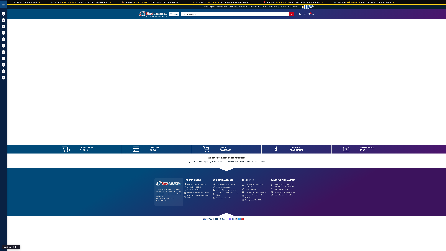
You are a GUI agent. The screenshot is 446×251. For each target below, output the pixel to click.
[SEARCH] (291, 14)
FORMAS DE (154, 148)
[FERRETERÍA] (3, 26)
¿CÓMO (223, 148)
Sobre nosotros (222, 7)
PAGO (153, 150)
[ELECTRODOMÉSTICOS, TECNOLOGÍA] (3, 20)
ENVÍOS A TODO (86, 148)
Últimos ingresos (255, 7)
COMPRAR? (225, 150)
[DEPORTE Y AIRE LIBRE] (3, 13)
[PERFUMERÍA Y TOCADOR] (3, 77)
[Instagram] (230, 219)
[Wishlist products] (304, 14)
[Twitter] (239, 219)
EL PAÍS (84, 150)
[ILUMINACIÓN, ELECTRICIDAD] (3, 52)
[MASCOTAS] (3, 71)
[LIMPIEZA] (3, 65)
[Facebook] (233, 219)
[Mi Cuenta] (300, 14)
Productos (233, 7)
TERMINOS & (295, 148)
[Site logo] (153, 14)
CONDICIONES (296, 150)
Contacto (283, 7)
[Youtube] (242, 219)
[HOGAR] (3, 45)
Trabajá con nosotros (270, 7)
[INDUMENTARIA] (3, 58)
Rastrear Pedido (293, 7)
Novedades (243, 7)
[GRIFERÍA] (3, 33)
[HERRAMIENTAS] (3, 39)
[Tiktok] (236, 219)
